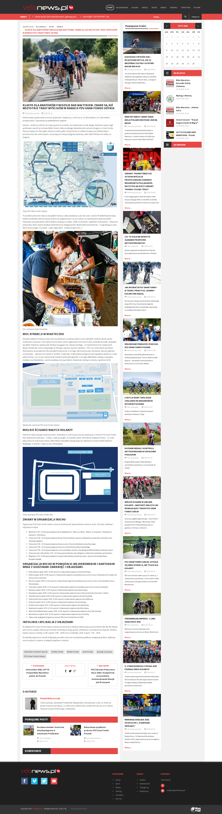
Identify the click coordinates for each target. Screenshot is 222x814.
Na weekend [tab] (180, 144)
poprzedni (38, 665)
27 (172, 37)
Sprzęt (145, 7)
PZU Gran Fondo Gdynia (34, 656)
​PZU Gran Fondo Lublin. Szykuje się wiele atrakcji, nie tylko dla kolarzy (141, 565)
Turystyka (185, 7)
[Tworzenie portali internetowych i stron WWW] (196, 808)
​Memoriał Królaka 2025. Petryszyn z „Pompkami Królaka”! (137, 722)
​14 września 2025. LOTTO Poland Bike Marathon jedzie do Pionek (37, 672)
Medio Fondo (73, 651)
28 (177, 37)
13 (188, 50)
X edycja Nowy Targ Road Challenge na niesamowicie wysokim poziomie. (139, 400)
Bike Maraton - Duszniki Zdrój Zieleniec (183, 83)
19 (183, 57)
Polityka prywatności (79, 808)
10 (172, 50)
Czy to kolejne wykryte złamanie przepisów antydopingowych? (137, 239)
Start (110, 7)
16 (167, 57)
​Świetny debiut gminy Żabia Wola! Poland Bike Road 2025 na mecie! (141, 119)
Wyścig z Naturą (183, 95)
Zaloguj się (144, 787)
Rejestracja (144, 791)
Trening (173, 7)
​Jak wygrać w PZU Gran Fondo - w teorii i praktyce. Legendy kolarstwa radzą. (141, 290)
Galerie (134, 7)
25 (177, 63)
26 (167, 37)
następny (104, 665)
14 (193, 50)
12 (183, 50)
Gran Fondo (88, 651)
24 (172, 63)
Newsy (163, 7)
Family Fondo (57, 651)
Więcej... (128, 88)
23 (167, 63)
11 (177, 50)
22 (199, 57)
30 (188, 37)
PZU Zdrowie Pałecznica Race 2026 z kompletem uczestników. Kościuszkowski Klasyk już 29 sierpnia (103, 676)
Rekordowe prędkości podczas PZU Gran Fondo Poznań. (96, 730)
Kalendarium (122, 7)
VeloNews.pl (41, 27)
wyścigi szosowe (104, 651)
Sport (154, 7)
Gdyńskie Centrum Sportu (36, 651)
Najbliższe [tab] (179, 73)
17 (172, 57)
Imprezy (60, 27)
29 (183, 37)
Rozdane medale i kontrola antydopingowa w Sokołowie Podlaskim (50, 730)
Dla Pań (197, 7)
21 (193, 57)
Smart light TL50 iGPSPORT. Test (48, 16)
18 (177, 57)
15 (199, 50)
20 (188, 57)
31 (193, 37)
